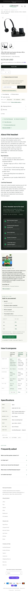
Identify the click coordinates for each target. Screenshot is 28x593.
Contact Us (5, 556)
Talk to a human (6, 288)
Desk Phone (5, 524)
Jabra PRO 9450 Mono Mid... (20, 354)
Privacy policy (11, 590)
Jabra (4, 501)
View (19, 392)
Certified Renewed (6, 547)
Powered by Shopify (15, 588)
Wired (4, 539)
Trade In (4, 553)
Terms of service (17, 590)
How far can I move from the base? (10, 465)
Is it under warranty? (6, 474)
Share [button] (3, 113)
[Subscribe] (20, 573)
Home (2, 9)
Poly (3, 504)
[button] (2, 6)
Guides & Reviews (6, 550)
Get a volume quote (9, 337)
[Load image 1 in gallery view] (4, 46)
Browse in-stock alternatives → (9, 90)
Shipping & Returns (7, 559)
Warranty (4, 561)
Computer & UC (6, 527)
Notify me (21, 87)
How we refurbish (6, 127)
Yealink (4, 507)
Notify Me (14, 66)
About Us (5, 564)
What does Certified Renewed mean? (10, 469)
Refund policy (22, 588)
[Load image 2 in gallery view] (11, 46)
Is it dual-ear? (4, 460)
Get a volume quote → (16, 102)
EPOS (4, 510)
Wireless (4, 536)
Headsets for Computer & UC (10, 9)
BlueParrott (5, 513)
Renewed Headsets (9, 588)
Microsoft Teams (6, 530)
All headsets (5, 516)
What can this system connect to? (10, 455)
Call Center (5, 533)
